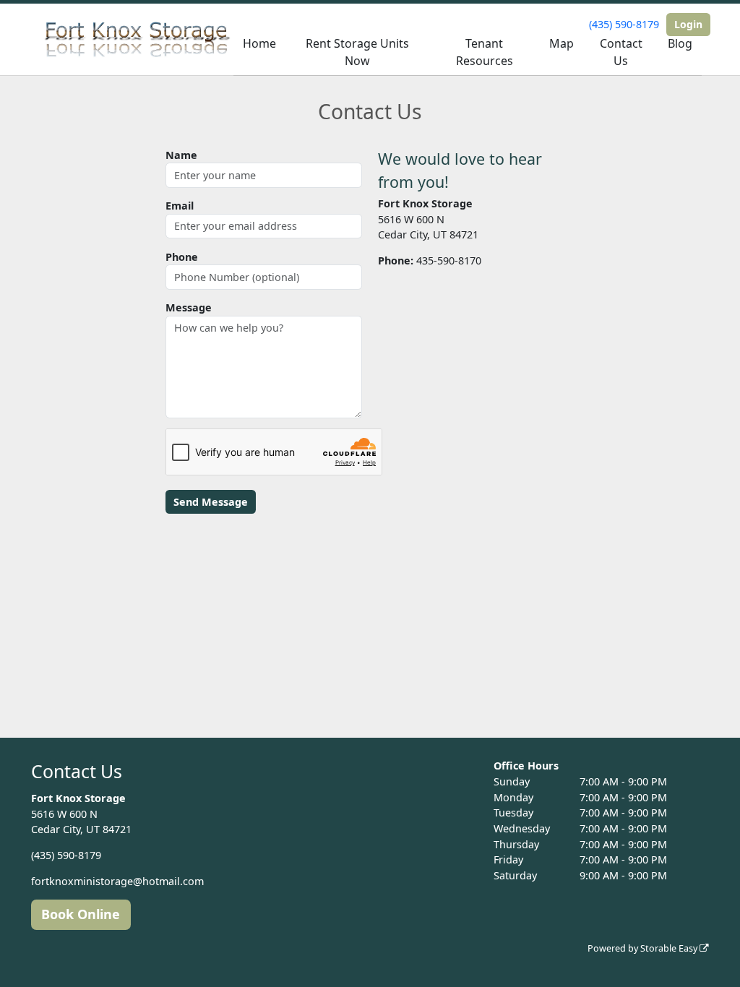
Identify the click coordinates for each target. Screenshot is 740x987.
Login (688, 24)
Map (561, 43)
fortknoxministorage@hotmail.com (117, 881)
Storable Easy (670, 948)
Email (179, 205)
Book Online (80, 914)
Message (188, 307)
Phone (181, 257)
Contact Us (621, 52)
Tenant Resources (484, 52)
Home (259, 43)
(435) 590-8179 (624, 24)
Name (181, 155)
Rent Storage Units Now (357, 52)
